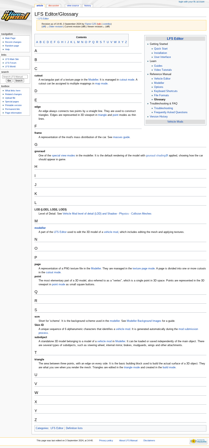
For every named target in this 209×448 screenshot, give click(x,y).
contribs (107, 24)
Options (158, 87)
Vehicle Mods (175, 121)
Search (5, 72)
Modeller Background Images (144, 321)
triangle (102, 115)
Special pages (12, 101)
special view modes (63, 155)
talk (99, 24)
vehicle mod (111, 232)
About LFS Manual (128, 440)
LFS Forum (10, 63)
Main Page (10, 38)
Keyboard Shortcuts (166, 91)
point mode (58, 284)
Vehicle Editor (162, 78)
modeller (40, 228)
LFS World (10, 66)
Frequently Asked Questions (171, 112)
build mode (169, 367)
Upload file (10, 98)
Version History (159, 116)
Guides (158, 65)
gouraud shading (155, 155)
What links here (12, 90)
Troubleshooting (163, 108)
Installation (160, 53)
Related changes (13, 94)
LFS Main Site (12, 59)
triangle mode (132, 367)
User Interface (162, 57)
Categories (42, 428)
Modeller (159, 83)
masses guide (121, 137)
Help (7, 49)
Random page (12, 45)
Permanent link (12, 109)
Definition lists (74, 428)
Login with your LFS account (191, 1)
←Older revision (55, 26)
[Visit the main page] (16, 16)
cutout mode (127, 79)
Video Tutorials (163, 70)
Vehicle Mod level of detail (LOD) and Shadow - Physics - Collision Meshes (107, 213)
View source (73, 5)
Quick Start (161, 48)
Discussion (53, 5)
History (87, 5)
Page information (13, 113)
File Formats (161, 95)
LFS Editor (43, 18)
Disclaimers (149, 440)
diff (43, 26)
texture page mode (144, 268)
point (115, 115)
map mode (101, 83)
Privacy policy (106, 440)
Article (40, 5)
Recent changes (13, 42)
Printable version (13, 105)
